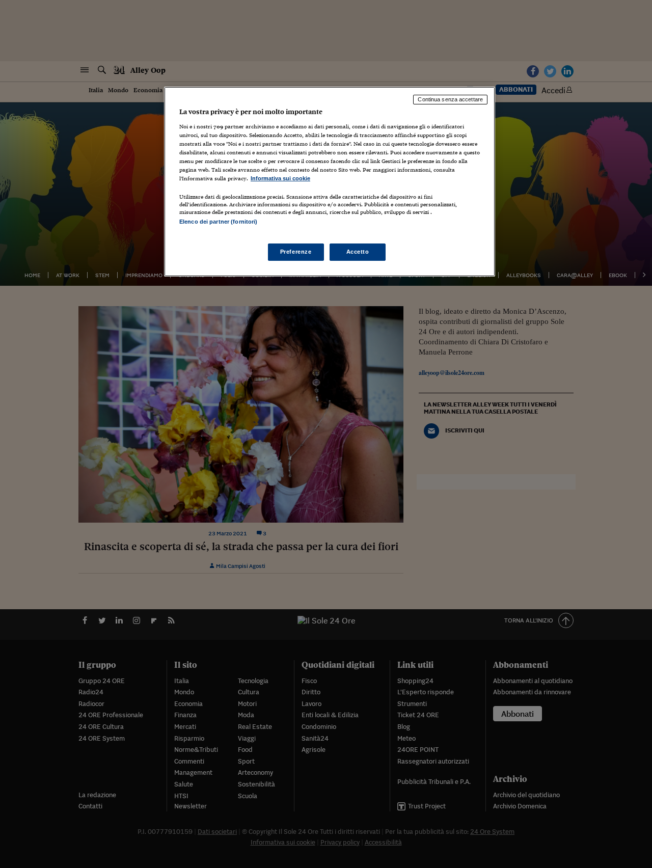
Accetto (357, 252)
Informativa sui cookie (280, 178)
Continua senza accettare (450, 99)
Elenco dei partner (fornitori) (218, 222)
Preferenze (296, 252)
